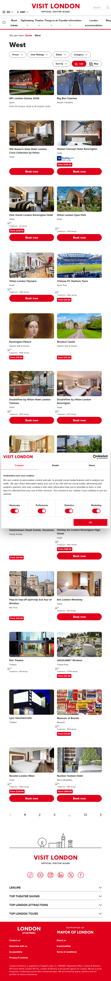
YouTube (40, 875)
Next (101, 815)
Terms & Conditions (67, 952)
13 (85, 815)
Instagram (50, 875)
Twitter (71, 875)
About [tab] (92, 465)
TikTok (30, 875)
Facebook (81, 875)
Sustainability (64, 946)
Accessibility (15, 952)
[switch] (42, 511)
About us (61, 940)
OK (90, 522)
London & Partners (29, 930)
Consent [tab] (19, 465)
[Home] (4, 23)
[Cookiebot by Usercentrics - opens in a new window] (95, 457)
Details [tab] (55, 465)
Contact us (14, 940)
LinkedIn (61, 875)
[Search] (108, 7)
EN (8, 12)
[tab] (79, 64)
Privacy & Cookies (18, 957)
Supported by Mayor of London (75, 930)
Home (28, 35)
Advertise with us (18, 946)
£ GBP (21, 12)
